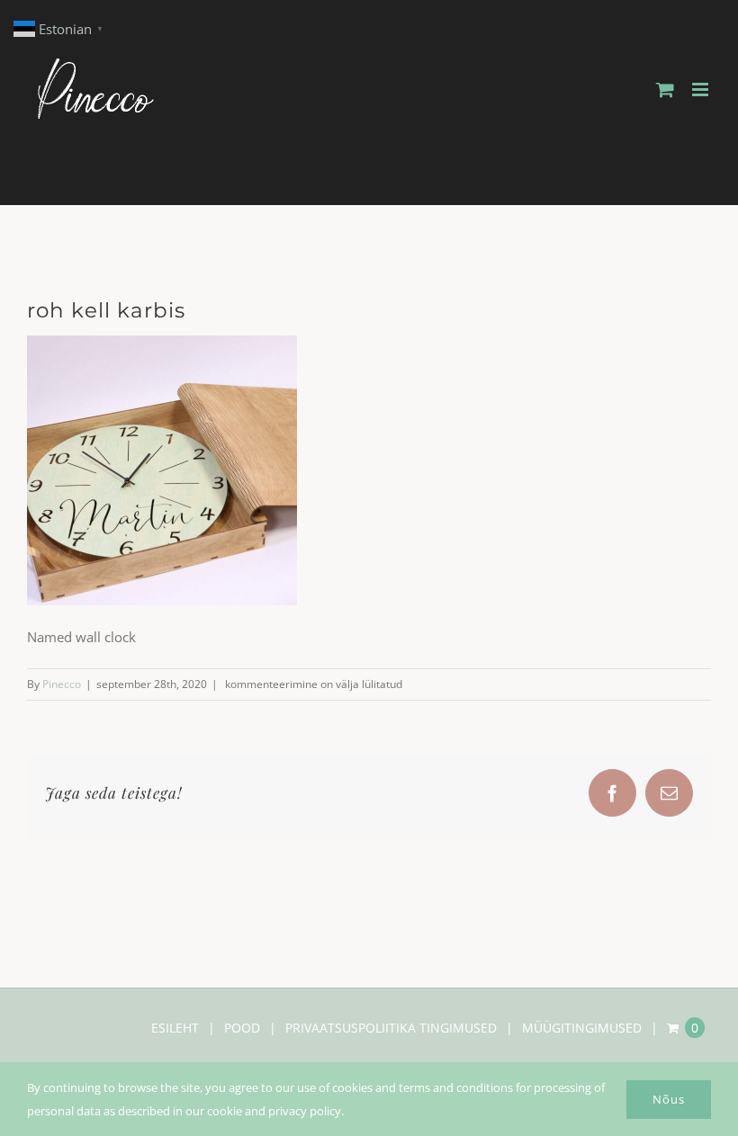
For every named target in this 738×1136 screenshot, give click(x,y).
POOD (242, 1027)
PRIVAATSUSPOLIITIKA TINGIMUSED (391, 1027)
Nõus (668, 1099)
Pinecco (61, 684)
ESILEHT (175, 1027)
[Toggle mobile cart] (665, 89)
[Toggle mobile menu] (701, 89)
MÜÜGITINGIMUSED (582, 1027)
